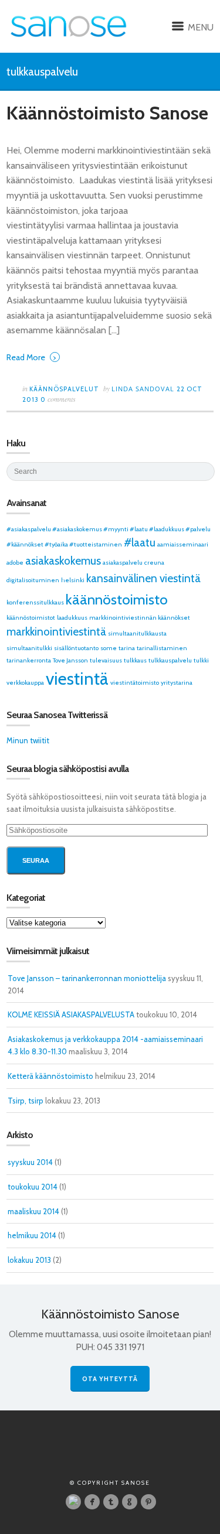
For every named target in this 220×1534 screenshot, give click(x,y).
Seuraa (35, 860)
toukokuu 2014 (32, 1186)
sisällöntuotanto (76, 648)
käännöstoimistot (30, 617)
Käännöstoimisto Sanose (107, 112)
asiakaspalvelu (123, 562)
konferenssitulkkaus (35, 602)
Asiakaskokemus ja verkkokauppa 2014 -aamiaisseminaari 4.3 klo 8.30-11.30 (105, 1045)
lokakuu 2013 (29, 1260)
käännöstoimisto (117, 599)
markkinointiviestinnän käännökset (139, 617)
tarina (127, 648)
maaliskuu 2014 (33, 1211)
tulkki (201, 660)
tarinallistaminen (162, 648)
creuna (154, 562)
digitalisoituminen (32, 580)
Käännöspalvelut (64, 389)
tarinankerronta (28, 660)
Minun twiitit (27, 740)
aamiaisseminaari (182, 544)
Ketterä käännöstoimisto (50, 1076)
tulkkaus (135, 660)
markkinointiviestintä (56, 631)
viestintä (77, 678)
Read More (31, 356)
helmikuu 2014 (32, 1235)
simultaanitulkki (29, 648)
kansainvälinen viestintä (143, 578)
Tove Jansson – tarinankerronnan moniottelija (87, 978)
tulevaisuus (106, 660)
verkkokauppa (25, 682)
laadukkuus (72, 617)
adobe (14, 562)
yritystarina (176, 682)
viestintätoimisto (134, 682)
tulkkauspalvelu (170, 660)
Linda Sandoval (144, 388)
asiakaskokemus (63, 561)
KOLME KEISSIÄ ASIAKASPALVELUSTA (71, 1014)
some (108, 648)
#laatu (139, 542)
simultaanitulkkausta (137, 633)
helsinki (72, 580)
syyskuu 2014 (30, 1162)
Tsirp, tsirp (25, 1100)
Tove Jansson (70, 660)
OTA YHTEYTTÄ (110, 1379)
